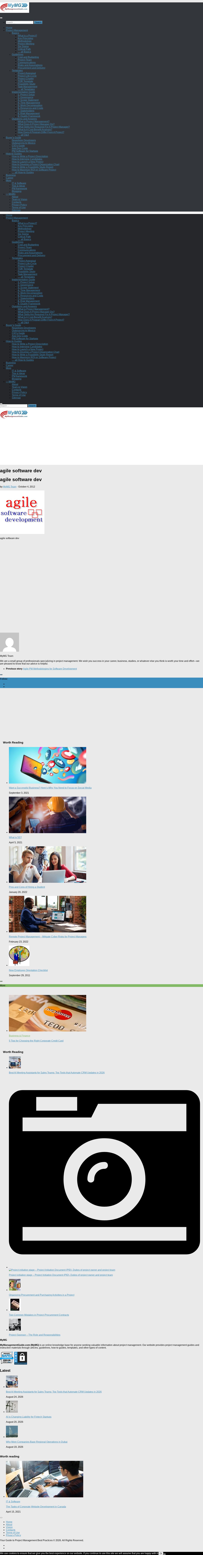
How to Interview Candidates (27, 159)
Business (11, 175)
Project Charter (26, 78)
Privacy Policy (19, 205)
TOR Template (25, 81)
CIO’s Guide (18, 145)
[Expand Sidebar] (1, 674)
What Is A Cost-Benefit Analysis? (35, 129)
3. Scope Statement (28, 100)
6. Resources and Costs (30, 108)
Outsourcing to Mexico (23, 143)
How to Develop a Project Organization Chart (35, 164)
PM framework (19, 188)
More (8, 180)
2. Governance (25, 97)
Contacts (16, 202)
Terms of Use (19, 207)
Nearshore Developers (24, 140)
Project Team (25, 60)
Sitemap (16, 210)
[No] (164, 1554)
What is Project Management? (33, 121)
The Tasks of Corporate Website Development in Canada (36, 1506)
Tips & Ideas (18, 186)
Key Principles (25, 38)
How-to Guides (14, 153)
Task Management (27, 86)
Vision (9, 1527)
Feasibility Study (26, 84)
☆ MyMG (10, 194)
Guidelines (17, 54)
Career (9, 178)
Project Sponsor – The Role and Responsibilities (34, 1335)
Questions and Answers (24, 119)
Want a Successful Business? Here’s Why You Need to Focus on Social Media (50, 788)
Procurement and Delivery (31, 68)
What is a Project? (27, 35)
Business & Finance (19, 1035)
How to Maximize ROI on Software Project (34, 170)
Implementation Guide (23, 92)
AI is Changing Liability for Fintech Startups (28, 1417)
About (15, 196)
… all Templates (26, 89)
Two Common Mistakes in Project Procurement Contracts (39, 1315)
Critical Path (24, 49)
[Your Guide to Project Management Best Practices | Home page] (14, 12)
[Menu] (1, 17)
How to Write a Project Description (30, 156)
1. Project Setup (26, 94)
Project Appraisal (27, 73)
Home (9, 27)
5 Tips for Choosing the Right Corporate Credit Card (36, 1040)
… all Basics (24, 52)
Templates (17, 70)
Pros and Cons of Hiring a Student (27, 887)
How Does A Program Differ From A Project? (41, 132)
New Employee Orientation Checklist (28, 970)
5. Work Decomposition (30, 105)
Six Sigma (23, 46)
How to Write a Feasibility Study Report (32, 167)
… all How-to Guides (23, 172)
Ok (161, 1553)
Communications (27, 62)
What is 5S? (15, 837)
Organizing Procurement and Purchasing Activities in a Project (41, 1295)
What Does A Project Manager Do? (36, 124)
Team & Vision (19, 199)
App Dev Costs (20, 148)
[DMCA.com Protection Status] (20, 1364)
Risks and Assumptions (30, 65)
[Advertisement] (89, 444)
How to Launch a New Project (27, 161)
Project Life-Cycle (27, 76)
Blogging (16, 191)
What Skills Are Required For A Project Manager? (44, 127)
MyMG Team (9, 486)
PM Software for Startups (25, 151)
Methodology (25, 41)
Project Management (17, 30)
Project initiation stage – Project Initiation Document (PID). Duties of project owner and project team (61, 1275)
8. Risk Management (29, 113)
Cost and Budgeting (28, 57)
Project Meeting (26, 43)
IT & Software (19, 183)
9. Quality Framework (29, 116)
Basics (15, 33)
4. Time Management (29, 102)
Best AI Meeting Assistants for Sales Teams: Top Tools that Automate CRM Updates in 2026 (57, 1072)
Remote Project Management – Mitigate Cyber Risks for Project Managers (47, 936)
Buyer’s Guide (13, 137)
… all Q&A (23, 135)
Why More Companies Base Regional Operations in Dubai (36, 1442)
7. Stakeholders (26, 111)
